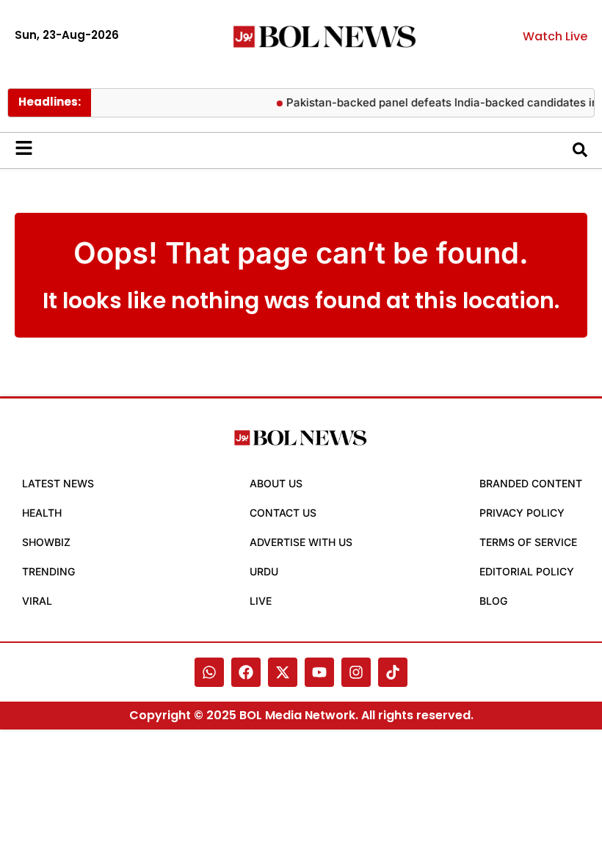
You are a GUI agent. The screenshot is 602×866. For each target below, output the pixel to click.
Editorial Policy (526, 571)
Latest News (58, 483)
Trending (48, 571)
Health (42, 512)
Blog (493, 600)
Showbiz (46, 542)
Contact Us (283, 512)
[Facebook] (246, 672)
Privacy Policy (522, 512)
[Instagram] (356, 672)
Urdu (264, 571)
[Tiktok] (392, 672)
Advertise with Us (301, 542)
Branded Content (530, 483)
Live (261, 600)
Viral (37, 600)
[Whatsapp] (209, 672)
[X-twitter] (282, 672)
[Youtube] (319, 672)
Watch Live (555, 36)
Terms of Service (528, 542)
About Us (276, 483)
